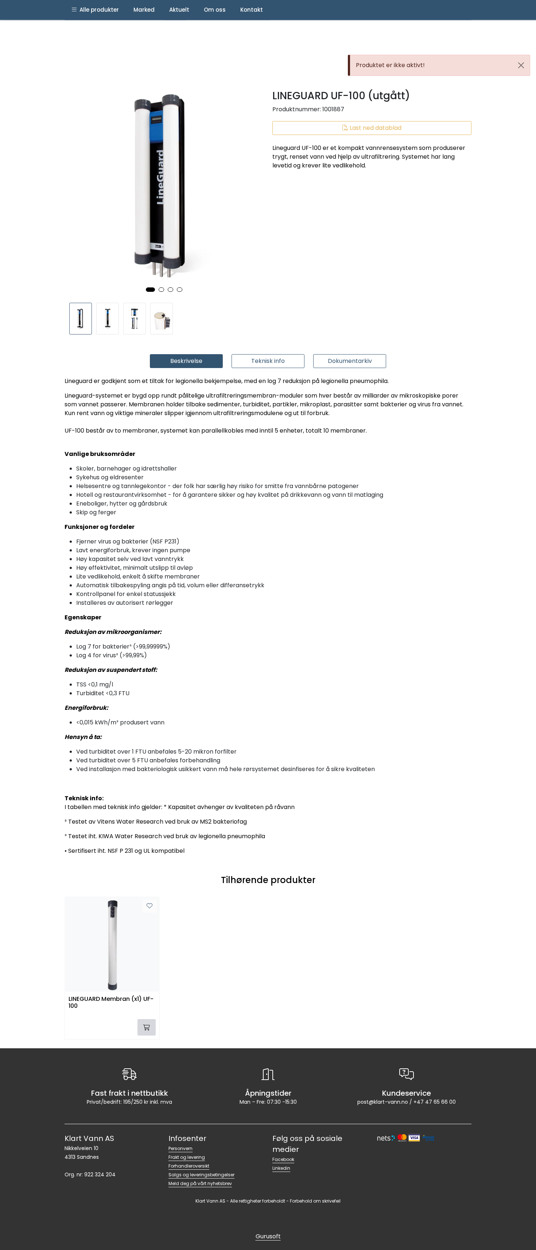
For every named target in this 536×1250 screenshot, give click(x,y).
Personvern (180, 1148)
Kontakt (251, 9)
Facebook (283, 1159)
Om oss (215, 9)
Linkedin (281, 1168)
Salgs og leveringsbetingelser (201, 1175)
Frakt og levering (186, 1157)
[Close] (521, 65)
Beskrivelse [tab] (186, 361)
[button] (150, 289)
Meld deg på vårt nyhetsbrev (200, 1183)
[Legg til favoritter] (149, 906)
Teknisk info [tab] (268, 361)
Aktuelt (179, 9)
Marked (144, 9)
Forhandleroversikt (188, 1166)
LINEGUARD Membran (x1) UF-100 (111, 1002)
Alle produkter (98, 9)
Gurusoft (268, 1236)
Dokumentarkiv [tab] (350, 361)
